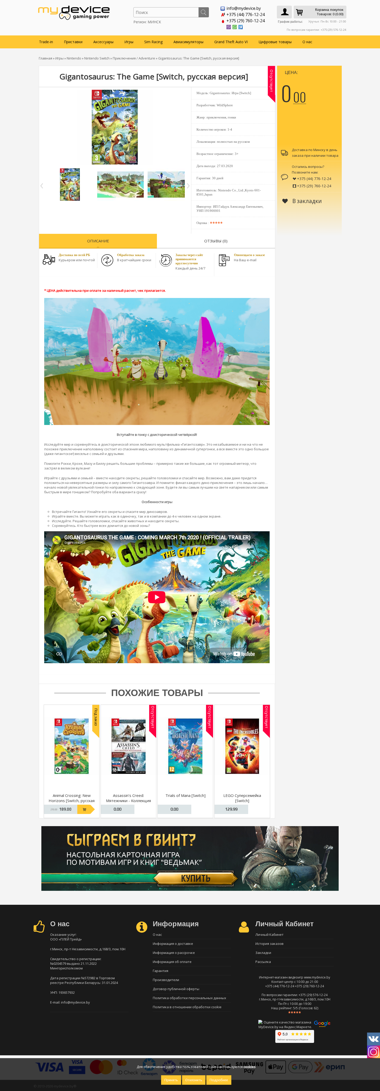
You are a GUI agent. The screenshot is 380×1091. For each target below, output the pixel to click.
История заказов (269, 943)
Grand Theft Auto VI (231, 41)
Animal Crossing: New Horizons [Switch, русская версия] (72, 800)
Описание (98, 240)
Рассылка (263, 961)
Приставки (73, 41)
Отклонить (193, 1080)
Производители (166, 979)
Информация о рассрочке (174, 952)
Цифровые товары (275, 41)
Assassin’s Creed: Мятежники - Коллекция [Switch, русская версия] (128, 800)
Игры (128, 41)
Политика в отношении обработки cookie (187, 1007)
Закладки (263, 952)
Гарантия (160, 970)
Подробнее (219, 1080)
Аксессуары (103, 41)
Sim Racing (153, 41)
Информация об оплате (172, 961)
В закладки (306, 201)
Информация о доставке (173, 943)
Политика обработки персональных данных (189, 998)
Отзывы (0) (215, 240)
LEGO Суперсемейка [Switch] (242, 798)
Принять (171, 1080)
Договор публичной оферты (176, 989)
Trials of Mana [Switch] (185, 795)
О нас (307, 41)
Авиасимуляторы (188, 41)
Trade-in (46, 41)
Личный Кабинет (269, 934)
